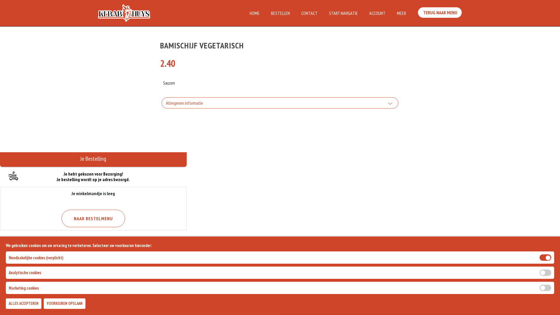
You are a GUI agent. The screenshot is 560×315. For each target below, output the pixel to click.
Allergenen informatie (184, 103)
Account (377, 13)
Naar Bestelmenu (93, 218)
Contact (309, 13)
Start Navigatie (343, 13)
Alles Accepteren (23, 303)
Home (255, 13)
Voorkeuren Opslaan (65, 303)
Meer (401, 13)
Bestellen (280, 13)
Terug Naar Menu (439, 12)
